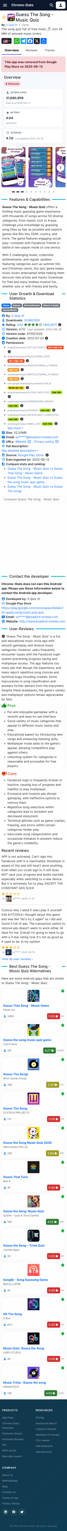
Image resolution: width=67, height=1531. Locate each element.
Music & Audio (51, 305)
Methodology (10, 1480)
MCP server (9, 1450)
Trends (50, 50)
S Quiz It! (11, 24)
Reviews (32, 50)
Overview (12, 50)
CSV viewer (43, 1440)
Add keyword (43, 1451)
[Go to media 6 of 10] (36, 192)
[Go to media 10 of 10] (53, 192)
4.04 (37, 325)
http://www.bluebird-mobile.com (42, 621)
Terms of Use (10, 1497)
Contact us (8, 1492)
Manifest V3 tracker (48, 1434)
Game (25, 24)
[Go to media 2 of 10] (18, 192)
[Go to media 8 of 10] (44, 192)
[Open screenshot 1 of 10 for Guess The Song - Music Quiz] (13, 167)
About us (7, 1475)
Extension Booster (13, 1439)
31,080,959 (32, 320)
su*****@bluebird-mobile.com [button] (37, 437)
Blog (4, 1486)
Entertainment (32, 305)
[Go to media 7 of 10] (40, 192)
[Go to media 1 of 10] (13, 192)
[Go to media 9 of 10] (49, 192)
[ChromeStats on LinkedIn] (5, 1512)
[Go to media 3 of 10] (22, 192)
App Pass (7, 1417)
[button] (5, 5)
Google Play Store (31, 455)
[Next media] (60, 168)
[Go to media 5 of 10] (31, 192)
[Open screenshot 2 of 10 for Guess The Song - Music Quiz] (40, 167)
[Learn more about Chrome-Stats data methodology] (47, 455)
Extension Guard (12, 1433)
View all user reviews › (17, 959)
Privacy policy (44, 441)
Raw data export (12, 1456)
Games (16, 305)
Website (21, 441)
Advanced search (46, 1423)
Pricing (40, 1417)
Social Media (10, 310)
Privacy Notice (11, 1503)
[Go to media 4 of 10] (27, 192)
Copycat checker (46, 1428)
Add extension (44, 1445)
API (4, 1444)
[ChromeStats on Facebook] (13, 1512)
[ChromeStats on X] (22, 1512)
